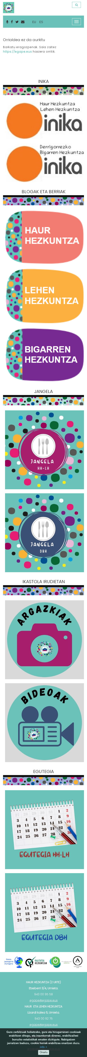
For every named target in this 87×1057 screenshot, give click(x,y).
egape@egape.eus (44, 1000)
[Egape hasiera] (8, 5)
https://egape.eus (17, 52)
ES (41, 21)
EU (34, 21)
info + (43, 1047)
